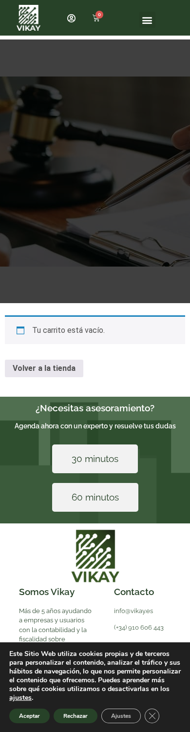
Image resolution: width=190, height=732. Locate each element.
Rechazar (75, 716)
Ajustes (121, 716)
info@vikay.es (133, 611)
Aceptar (29, 716)
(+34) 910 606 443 (139, 627)
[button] (147, 20)
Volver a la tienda (44, 368)
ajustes (20, 697)
